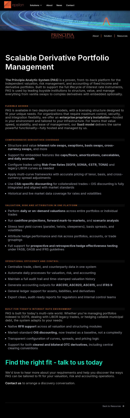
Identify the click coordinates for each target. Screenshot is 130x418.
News (59, 5)
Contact (70, 5)
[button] (36, 5)
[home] (14, 5)
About (49, 5)
